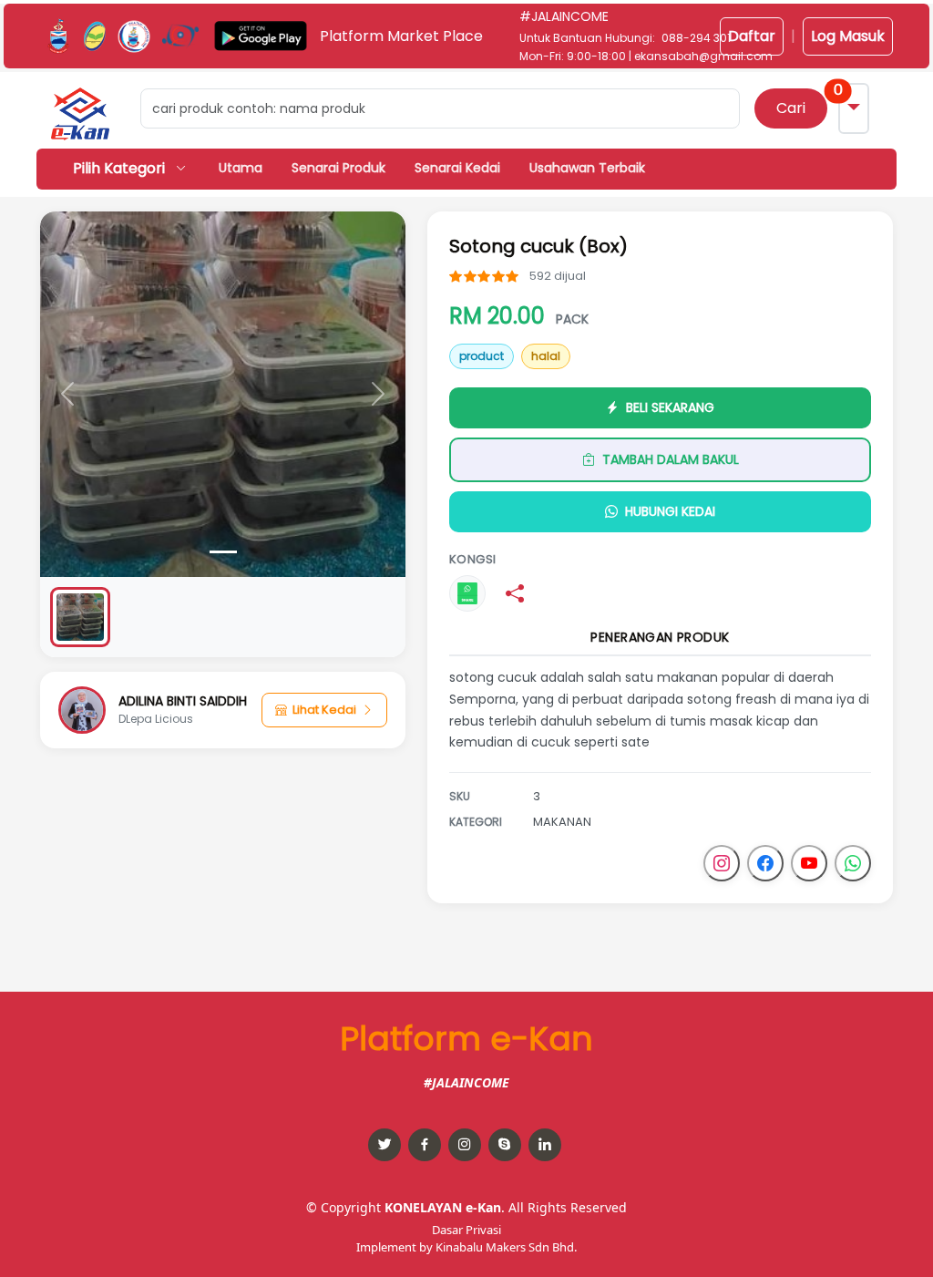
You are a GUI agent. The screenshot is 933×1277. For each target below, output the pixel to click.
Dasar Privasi (466, 1229)
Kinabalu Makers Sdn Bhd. (506, 1247)
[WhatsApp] (853, 863)
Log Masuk (848, 36)
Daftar (751, 36)
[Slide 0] (223, 551)
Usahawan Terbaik (587, 168)
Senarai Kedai (457, 168)
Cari (790, 108)
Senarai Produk (338, 168)
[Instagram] (721, 863)
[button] (80, 113)
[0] (80, 617)
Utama (240, 168)
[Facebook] (765, 863)
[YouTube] (809, 863)
